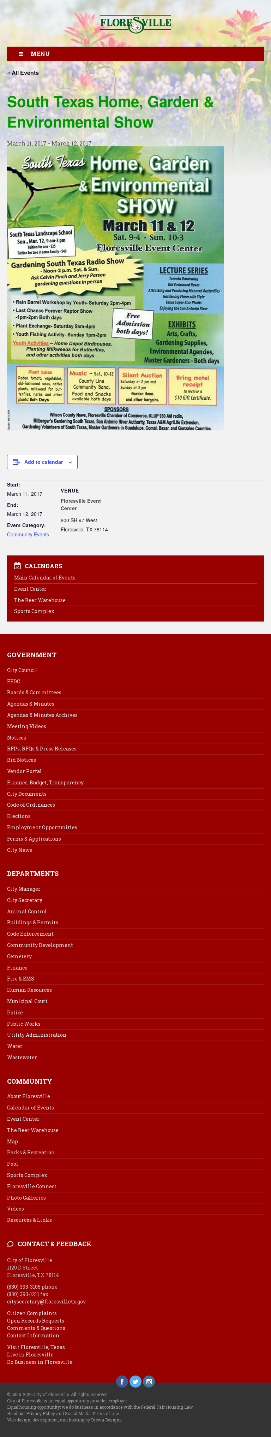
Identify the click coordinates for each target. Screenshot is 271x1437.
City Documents (27, 793)
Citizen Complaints (32, 1313)
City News (19, 850)
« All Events (23, 73)
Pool (12, 1163)
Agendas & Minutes (30, 703)
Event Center (30, 588)
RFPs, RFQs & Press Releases (42, 748)
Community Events (28, 534)
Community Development (40, 945)
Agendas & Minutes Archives (42, 715)
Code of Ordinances (31, 804)
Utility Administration (36, 1034)
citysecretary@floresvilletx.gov (46, 1301)
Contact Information (33, 1335)
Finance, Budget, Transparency (45, 782)
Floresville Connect (31, 1186)
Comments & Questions (36, 1328)
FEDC (13, 681)
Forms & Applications (34, 838)
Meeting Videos (26, 726)
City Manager (24, 888)
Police (15, 1012)
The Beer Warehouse (40, 600)
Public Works (24, 1023)
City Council (22, 670)
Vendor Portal (24, 771)
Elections (19, 816)
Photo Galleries (26, 1197)
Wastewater (22, 1057)
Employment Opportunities (42, 827)
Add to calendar (43, 461)
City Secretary (24, 900)
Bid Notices (21, 759)
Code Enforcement (30, 933)
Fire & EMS (20, 978)
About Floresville (28, 1096)
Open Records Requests (35, 1320)
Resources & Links (29, 1220)
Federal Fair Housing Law (167, 1407)
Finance (17, 967)
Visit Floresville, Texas (36, 1347)
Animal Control (27, 911)
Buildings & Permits (32, 922)
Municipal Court (27, 1001)
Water (15, 1046)
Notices (16, 737)
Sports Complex (34, 611)
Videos (15, 1208)
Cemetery (19, 956)
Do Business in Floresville (39, 1362)
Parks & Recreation (31, 1152)
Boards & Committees (34, 692)
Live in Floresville (30, 1354)
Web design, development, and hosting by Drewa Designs (64, 1420)
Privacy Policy (40, 1413)
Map (12, 1141)
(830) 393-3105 (24, 1286)
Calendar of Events (30, 1107)
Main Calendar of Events (45, 577)
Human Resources (29, 990)
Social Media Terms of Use (92, 1413)
